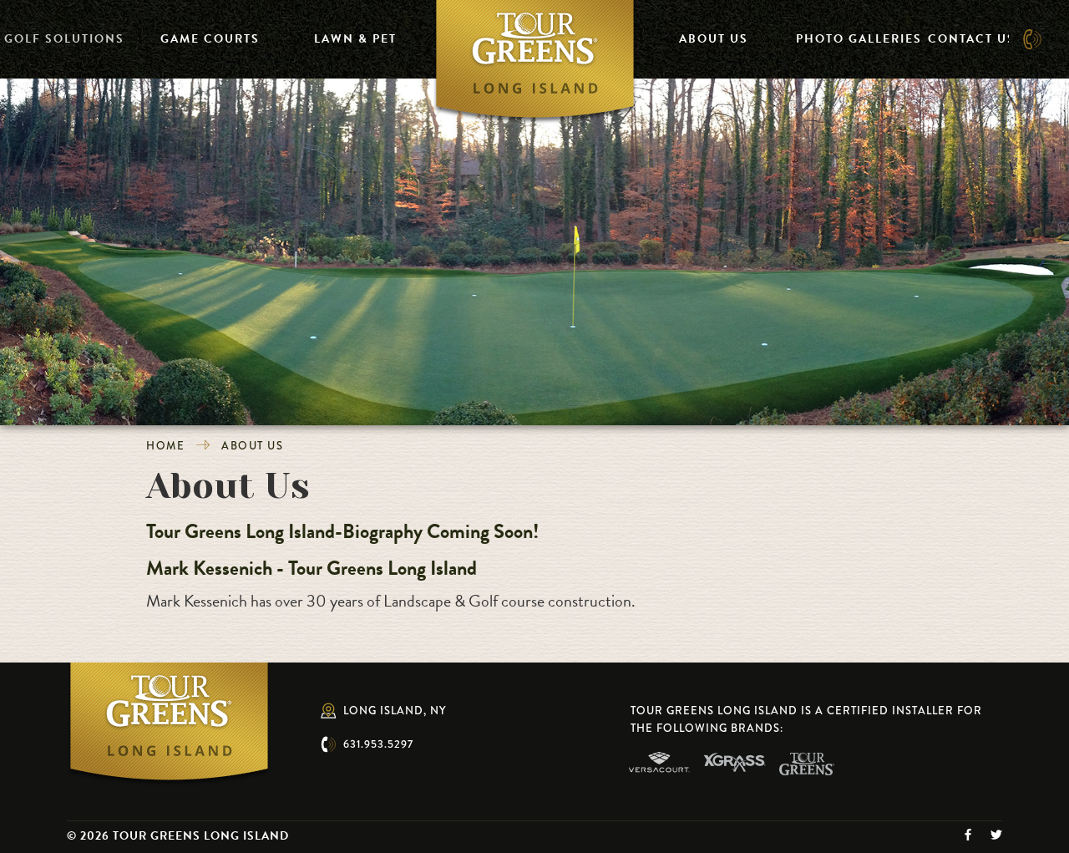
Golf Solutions (64, 39)
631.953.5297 (378, 744)
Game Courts (210, 39)
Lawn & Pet (355, 39)
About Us (713, 39)
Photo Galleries (859, 39)
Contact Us (972, 39)
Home (165, 446)
